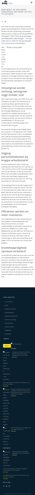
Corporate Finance (10, 309)
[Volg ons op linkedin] (6, 486)
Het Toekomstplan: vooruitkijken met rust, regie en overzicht (21, 428)
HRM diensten (9, 323)
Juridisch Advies (9, 327)
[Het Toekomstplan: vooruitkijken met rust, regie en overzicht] (6, 436)
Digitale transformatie (11, 316)
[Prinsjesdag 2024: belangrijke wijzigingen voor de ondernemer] (6, 459)
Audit (6, 305)
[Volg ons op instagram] (9, 486)
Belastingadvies (9, 312)
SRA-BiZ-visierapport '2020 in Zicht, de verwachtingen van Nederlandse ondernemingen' (17, 36)
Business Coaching (10, 319)
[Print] (6, 21)
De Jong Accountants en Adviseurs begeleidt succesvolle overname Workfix (15, 469)
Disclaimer (8, 334)
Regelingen (8, 330)
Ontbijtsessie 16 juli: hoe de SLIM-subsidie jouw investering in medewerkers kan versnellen (21, 353)
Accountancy (8, 302)
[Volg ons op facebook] (3, 486)
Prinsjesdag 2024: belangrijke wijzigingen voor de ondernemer (21, 452)
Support (7, 346)
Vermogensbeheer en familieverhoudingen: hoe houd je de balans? (16, 383)
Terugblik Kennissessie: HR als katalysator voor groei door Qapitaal (16, 476)
